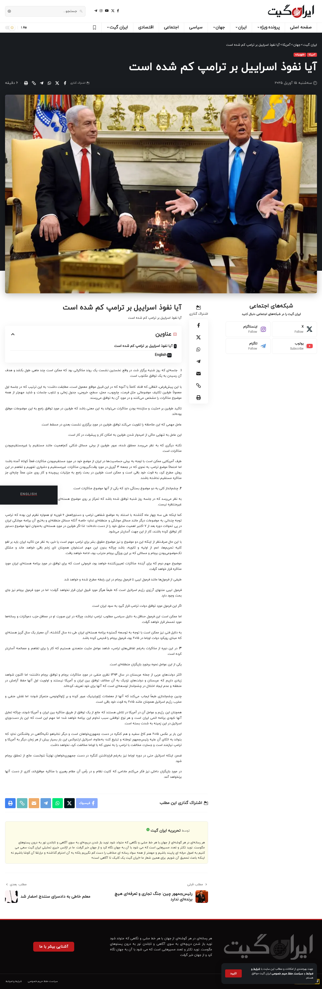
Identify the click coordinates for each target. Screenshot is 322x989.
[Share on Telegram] (41, 83)
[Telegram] (248, 346)
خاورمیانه (299, 55)
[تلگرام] (95, 11)
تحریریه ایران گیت (166, 830)
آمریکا (312, 55)
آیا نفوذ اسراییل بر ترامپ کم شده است (143, 346)
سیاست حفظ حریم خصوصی (287, 973)
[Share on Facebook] (64, 83)
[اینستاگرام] (101, 11)
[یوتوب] (107, 11)
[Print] (25, 83)
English (161, 355)
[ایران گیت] (291, 11)
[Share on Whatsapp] (49, 83)
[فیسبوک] (118, 11)
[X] (113, 11)
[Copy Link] (33, 83)
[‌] (94, 28)
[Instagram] (248, 329)
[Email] (198, 373)
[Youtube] (294, 346)
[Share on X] (57, 83)
